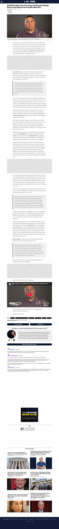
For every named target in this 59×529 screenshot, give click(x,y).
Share (10, 12)
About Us (12, 519)
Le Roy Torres (38, 318)
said (40, 135)
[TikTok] (20, 320)
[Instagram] (21, 320)
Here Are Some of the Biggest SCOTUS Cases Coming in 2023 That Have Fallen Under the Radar (41, 474)
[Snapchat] (25, 320)
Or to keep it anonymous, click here (30, 429)
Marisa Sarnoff (11, 455)
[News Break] (26, 320)
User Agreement (38, 519)
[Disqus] (29, 361)
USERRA (49, 318)
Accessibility (31, 519)
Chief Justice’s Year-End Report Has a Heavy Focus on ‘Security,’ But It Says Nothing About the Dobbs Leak (17, 474)
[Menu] (1, 1)
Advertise (17, 519)
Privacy (26, 519)
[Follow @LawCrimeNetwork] (24, 320)
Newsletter (22, 519)
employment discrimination (22, 318)
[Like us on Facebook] (19, 320)
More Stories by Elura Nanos (29, 344)
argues (23, 188)
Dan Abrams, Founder (29, 521)
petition (18, 79)
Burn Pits (12, 318)
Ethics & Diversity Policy (46, 519)
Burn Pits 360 (37, 113)
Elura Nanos (9, 9)
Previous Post (18, 324)
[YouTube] (17, 320)
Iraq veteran (31, 318)
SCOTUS (44, 318)
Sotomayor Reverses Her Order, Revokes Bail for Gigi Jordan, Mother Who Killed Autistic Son (18, 496)
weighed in (29, 211)
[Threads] (22, 320)
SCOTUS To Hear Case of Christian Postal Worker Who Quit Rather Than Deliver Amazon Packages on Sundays (41, 453)
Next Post (40, 324)
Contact (53, 519)
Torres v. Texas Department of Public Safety (34, 49)
